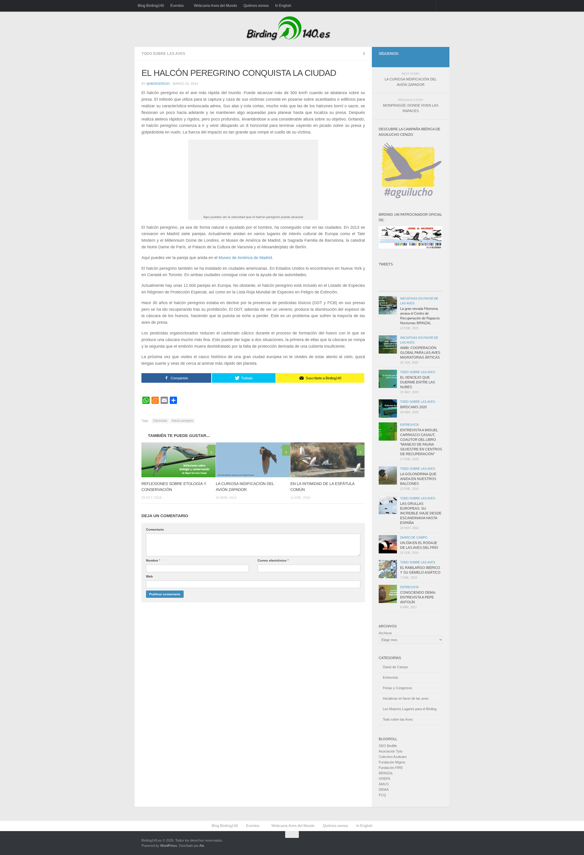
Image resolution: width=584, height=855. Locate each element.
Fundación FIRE (391, 768)
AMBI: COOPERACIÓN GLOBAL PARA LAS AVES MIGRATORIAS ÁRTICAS (420, 352)
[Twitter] (410, 60)
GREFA (384, 779)
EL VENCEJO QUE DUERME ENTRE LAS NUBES (417, 382)
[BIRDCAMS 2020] (388, 408)
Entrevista (409, 424)
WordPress (168, 845)
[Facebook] (403, 60)
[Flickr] (432, 60)
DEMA (384, 789)
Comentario (155, 529)
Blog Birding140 (151, 6)
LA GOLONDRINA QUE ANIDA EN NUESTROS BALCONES (418, 478)
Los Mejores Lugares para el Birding (409, 709)
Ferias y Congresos (397, 688)
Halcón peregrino (182, 420)
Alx (201, 845)
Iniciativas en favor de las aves (406, 698)
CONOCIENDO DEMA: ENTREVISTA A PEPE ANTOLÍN (418, 597)
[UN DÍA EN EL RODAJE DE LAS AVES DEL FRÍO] (388, 544)
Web (149, 576)
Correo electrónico (273, 560)
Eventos (177, 6)
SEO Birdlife (388, 746)
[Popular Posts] (427, 287)
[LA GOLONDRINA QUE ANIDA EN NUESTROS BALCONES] (388, 475)
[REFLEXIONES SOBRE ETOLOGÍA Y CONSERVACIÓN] (178, 459)
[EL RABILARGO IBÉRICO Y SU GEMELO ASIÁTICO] (388, 569)
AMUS (384, 784)
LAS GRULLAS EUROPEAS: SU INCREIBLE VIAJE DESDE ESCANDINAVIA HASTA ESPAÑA (420, 513)
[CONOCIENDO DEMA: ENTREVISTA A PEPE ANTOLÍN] (388, 594)
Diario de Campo (413, 537)
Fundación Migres (392, 762)
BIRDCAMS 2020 (413, 407)
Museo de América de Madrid (245, 257)
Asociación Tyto (390, 751)
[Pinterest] (425, 60)
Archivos (385, 633)
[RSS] (440, 60)
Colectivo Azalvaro (393, 757)
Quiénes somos (256, 6)
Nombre (153, 560)
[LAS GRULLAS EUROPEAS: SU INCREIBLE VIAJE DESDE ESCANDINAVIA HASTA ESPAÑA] (388, 505)
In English (283, 6)
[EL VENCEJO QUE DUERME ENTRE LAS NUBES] (388, 379)
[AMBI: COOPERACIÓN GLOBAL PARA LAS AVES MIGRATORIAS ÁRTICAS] (388, 344)
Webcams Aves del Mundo (215, 6)
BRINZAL (386, 773)
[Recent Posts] (395, 287)
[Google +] (418, 60)
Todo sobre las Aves (163, 54)
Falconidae (160, 420)
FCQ (382, 795)
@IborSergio (158, 83)
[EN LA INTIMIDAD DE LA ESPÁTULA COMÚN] (327, 459)
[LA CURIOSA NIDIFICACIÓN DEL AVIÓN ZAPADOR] (253, 459)
